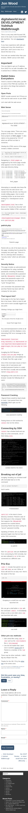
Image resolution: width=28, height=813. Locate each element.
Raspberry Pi (9, 789)
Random (8, 788)
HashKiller (4, 402)
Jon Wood (9, 3)
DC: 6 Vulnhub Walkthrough (12, 803)
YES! (3, 680)
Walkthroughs (8, 11)
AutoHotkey (8, 780)
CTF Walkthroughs (15, 666)
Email (3, 737)
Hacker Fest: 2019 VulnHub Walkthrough (15, 802)
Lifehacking (8, 785)
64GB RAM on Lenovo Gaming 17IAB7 (15, 800)
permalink (18, 667)
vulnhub (8, 667)
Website (7, 792)
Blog (2, 11)
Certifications (9, 781)
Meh (9, 680)
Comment (5, 701)
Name (3, 729)
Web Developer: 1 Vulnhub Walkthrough (7, 756)
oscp (5, 667)
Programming (9, 786)
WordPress (8, 794)
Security (20, 666)
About (14, 11)
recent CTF (18, 648)
